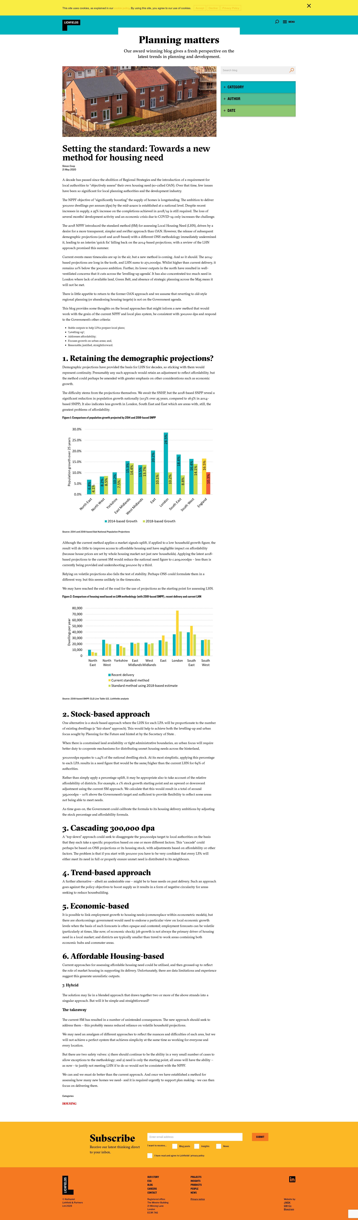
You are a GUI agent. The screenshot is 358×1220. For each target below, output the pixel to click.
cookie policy (121, 8)
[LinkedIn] (292, 1179)
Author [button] (234, 99)
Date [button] (231, 110)
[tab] (258, 87)
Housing (69, 1104)
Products (196, 1185)
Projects (196, 1177)
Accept (200, 8)
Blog (150, 1185)
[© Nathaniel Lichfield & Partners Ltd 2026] (71, 25)
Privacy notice (198, 1199)
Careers (152, 1188)
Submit (260, 1137)
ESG (149, 1181)
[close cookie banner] (309, 6)
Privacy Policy (230, 8)
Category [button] (236, 87)
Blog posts (184, 1146)
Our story (153, 1177)
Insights (205, 1146)
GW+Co (287, 1206)
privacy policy (197, 1155)
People (194, 1188)
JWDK (287, 1202)
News (226, 1146)
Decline (213, 8)
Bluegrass (289, 1209)
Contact (152, 1192)
